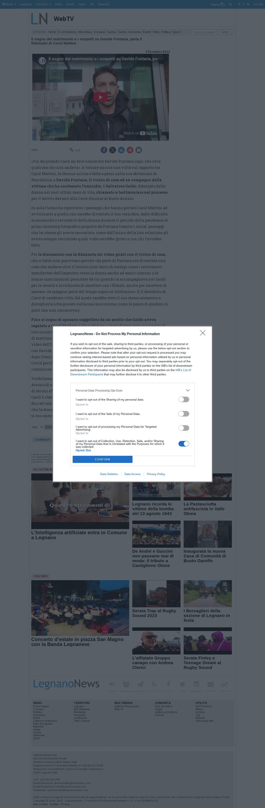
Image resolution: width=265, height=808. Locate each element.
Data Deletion (109, 474)
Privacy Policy (156, 474)
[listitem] (132, 390)
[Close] (204, 334)
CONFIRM (102, 459)
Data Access (132, 474)
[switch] (183, 399)
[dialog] (132, 404)
